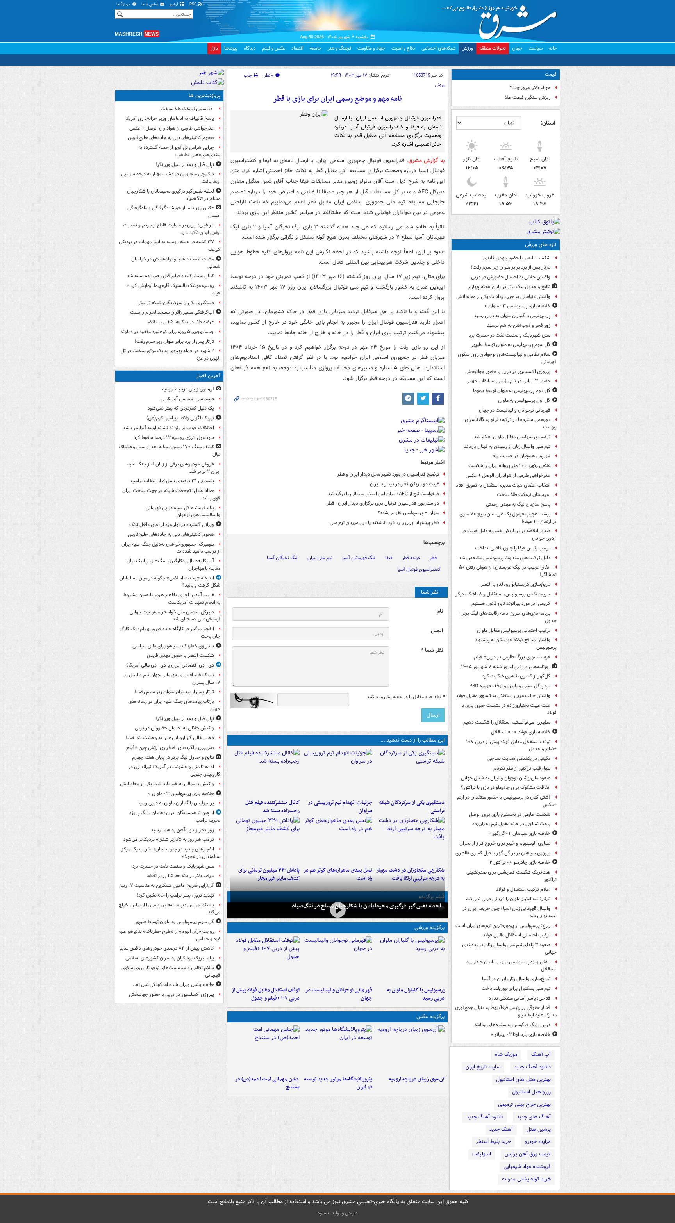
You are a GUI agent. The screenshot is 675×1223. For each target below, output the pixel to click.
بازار (214, 48)
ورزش (467, 48)
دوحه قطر (411, 558)
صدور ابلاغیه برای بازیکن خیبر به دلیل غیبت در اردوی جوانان (509, 534)
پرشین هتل (539, 1129)
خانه (553, 48)
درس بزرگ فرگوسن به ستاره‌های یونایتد (512, 1025)
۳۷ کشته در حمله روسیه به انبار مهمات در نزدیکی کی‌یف (169, 245)
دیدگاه (250, 48)
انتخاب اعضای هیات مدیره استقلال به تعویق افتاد (502, 485)
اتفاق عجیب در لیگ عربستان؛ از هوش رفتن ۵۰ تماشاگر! (508, 570)
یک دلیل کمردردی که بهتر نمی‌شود (181, 408)
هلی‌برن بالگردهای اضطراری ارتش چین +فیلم (170, 747)
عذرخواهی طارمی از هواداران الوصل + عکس (508, 475)
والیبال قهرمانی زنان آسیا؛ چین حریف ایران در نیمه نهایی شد (509, 912)
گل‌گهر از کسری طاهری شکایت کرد (516, 676)
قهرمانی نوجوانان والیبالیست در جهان (514, 410)
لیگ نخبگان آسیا (282, 558)
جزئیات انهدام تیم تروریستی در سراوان (340, 806)
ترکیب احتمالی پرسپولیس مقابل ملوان (513, 630)
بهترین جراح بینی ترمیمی (524, 1104)
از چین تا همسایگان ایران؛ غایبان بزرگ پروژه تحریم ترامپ (174, 816)
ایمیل (437, 631)
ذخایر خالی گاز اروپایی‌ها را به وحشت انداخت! (170, 738)
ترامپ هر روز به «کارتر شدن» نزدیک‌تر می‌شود (168, 839)
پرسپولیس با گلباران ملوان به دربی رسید (512, 315)
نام (440, 611)
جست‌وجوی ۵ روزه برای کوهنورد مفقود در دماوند (167, 331)
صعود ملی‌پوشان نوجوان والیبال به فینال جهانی (505, 778)
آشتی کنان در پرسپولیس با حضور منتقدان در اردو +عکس (507, 800)
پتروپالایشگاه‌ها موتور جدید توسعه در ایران (338, 1083)
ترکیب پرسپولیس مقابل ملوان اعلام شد (512, 436)
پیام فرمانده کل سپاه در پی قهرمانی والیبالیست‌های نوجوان (183, 511)
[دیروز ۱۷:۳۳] (410, 772)
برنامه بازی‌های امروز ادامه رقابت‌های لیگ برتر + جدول (507, 617)
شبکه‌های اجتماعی (438, 48)
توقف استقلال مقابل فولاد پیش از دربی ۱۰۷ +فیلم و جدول (511, 745)
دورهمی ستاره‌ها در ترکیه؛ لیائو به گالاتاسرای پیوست (511, 423)
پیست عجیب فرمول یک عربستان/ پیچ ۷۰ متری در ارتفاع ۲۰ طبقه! (508, 517)
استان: (548, 123)
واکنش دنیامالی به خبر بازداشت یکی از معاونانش (503, 296)
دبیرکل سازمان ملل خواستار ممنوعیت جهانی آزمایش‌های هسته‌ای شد (175, 615)
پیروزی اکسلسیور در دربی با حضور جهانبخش (507, 371)
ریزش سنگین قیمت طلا (527, 97)
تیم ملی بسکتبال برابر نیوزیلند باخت (516, 988)
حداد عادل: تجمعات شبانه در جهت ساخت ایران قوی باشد (171, 494)
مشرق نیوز (501, 19)
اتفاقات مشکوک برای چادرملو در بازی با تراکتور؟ (505, 787)
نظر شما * (432, 650)
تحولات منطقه (492, 48)
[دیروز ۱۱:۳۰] (265, 840)
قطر (433, 558)
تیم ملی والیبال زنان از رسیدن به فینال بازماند (507, 446)
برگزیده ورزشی (429, 927)
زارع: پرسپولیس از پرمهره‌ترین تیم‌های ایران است (502, 925)
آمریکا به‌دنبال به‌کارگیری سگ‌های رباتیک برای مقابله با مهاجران (173, 564)
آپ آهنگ (541, 1054)
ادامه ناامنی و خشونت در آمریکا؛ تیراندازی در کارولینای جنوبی (174, 770)
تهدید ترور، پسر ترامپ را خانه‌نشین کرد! (175, 895)
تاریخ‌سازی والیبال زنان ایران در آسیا (516, 978)
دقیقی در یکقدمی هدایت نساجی (519, 758)
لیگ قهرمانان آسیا (358, 558)
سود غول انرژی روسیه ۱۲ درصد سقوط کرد (174, 437)
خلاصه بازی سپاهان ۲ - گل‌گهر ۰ (519, 833)
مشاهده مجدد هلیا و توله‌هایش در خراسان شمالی (175, 262)
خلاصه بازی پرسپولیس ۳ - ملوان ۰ (517, 306)
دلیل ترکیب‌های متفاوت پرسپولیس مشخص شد (504, 558)
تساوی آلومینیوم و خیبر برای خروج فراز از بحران (504, 843)
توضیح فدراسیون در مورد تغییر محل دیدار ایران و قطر (388, 474)
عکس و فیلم (273, 48)
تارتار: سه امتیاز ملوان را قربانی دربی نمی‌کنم (508, 898)
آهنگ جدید (501, 1129)
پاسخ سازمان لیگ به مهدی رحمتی (518, 504)
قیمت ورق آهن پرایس (528, 1154)
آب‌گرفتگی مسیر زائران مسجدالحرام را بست (172, 312)
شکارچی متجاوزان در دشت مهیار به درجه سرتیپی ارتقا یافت (170, 177)
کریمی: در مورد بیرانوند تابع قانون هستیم (510, 603)
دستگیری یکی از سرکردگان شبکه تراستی (412, 806)
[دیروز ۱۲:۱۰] (337, 840)
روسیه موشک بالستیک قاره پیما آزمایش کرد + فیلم (173, 289)
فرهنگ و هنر (339, 48)
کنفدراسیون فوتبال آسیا (419, 569)
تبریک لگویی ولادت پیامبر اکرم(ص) (180, 418)
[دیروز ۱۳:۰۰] (265, 1048)
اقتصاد (297, 48)
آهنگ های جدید (534, 1117)
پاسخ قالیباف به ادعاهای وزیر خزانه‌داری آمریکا (169, 118)
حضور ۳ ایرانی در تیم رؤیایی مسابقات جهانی (508, 381)
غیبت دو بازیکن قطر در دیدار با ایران (404, 484)
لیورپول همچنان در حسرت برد (521, 456)
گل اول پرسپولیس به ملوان (524, 400)
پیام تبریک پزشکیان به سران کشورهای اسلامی (169, 958)
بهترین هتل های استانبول (523, 1079)
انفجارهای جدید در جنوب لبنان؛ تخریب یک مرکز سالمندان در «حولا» (170, 852)
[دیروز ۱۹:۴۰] (337, 959)
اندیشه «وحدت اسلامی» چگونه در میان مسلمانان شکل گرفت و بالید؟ (170, 581)
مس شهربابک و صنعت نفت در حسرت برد (509, 335)
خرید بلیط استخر (493, 1141)
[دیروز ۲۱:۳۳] (410, 959)
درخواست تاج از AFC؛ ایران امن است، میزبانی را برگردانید (383, 493)
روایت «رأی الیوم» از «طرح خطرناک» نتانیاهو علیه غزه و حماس (169, 935)
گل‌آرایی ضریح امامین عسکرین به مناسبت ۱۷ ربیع (166, 885)
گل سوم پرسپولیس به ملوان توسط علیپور (510, 344)
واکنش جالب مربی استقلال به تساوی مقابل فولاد (503, 695)
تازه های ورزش (541, 245)
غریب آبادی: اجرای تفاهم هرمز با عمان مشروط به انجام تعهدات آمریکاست (171, 598)
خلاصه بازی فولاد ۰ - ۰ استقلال (520, 732)
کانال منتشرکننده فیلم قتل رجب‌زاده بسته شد (272, 806)
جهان (517, 48)
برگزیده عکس (430, 1017)
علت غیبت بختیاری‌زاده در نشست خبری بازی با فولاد (509, 709)
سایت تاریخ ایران (483, 1067)
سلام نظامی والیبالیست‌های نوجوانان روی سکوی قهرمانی (507, 358)
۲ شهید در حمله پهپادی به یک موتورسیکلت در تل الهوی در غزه (170, 354)
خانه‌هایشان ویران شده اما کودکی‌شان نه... (172, 984)
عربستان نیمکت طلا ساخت (523, 494)
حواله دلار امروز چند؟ (530, 87)
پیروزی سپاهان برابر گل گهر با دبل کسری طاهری (502, 853)
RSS (193, 4)
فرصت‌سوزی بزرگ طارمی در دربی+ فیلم (512, 657)
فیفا (388, 558)
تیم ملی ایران (319, 558)
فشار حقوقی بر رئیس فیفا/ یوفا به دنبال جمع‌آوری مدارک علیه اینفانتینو (506, 1011)
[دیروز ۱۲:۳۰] (265, 772)
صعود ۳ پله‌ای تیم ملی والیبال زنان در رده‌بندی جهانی (509, 948)
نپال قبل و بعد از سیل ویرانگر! (184, 164)
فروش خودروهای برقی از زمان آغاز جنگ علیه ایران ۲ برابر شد (173, 467)
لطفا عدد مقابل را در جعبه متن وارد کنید (406, 697)
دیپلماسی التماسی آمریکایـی (187, 399)
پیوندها (231, 48)
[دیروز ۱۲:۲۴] (410, 840)
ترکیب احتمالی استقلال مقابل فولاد (516, 935)
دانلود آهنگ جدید (532, 1067)
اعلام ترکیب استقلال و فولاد (523, 889)
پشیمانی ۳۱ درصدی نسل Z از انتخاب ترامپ (172, 481)
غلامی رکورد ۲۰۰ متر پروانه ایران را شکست (509, 465)
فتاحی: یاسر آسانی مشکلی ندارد (519, 998)
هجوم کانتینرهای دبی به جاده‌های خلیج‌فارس (171, 137)
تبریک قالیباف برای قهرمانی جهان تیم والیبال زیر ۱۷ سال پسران (171, 678)
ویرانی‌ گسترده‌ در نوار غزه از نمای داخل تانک (171, 524)
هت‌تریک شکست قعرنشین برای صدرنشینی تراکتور (511, 875)
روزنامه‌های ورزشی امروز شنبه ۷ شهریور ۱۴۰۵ (505, 666)
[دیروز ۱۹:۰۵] (337, 1048)
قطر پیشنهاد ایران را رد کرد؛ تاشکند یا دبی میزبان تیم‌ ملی (384, 522)
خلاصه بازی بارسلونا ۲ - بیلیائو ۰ (520, 1034)
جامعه (315, 48)
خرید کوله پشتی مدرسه (526, 1179)
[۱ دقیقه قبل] (410, 1048)
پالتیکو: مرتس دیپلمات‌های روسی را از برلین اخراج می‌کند (169, 908)
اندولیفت (481, 1154)
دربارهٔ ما (123, 4)
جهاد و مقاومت (371, 48)
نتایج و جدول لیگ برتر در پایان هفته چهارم (509, 287)
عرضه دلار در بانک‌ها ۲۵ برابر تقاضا (180, 322)
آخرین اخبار (208, 376)
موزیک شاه (506, 1054)
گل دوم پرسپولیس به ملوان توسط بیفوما (511, 390)
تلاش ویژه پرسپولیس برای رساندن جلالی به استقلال (511, 965)
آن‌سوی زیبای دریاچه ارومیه (417, 1079)
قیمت (551, 74)
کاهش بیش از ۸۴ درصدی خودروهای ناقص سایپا (166, 948)
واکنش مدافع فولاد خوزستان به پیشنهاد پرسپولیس (516, 643)
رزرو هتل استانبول (531, 1092)
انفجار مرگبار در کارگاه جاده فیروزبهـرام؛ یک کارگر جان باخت (170, 632)
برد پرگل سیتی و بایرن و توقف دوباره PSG (509, 686)
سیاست (536, 48)
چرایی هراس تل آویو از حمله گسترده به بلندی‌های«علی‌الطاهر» (179, 151)
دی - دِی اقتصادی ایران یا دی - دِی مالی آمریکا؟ (170, 665)
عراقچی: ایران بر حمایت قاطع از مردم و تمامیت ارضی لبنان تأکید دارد (171, 228)
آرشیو (174, 4)
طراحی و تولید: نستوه (337, 1213)
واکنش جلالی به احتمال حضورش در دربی (510, 277)
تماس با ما (150, 4)
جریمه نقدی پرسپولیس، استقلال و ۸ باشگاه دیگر (502, 594)
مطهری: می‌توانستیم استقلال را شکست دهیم (506, 722)
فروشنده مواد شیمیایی (527, 1166)
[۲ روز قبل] (265, 959)
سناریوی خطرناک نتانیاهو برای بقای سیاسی (173, 646)
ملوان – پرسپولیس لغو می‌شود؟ (408, 513)
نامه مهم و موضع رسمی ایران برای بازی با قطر (337, 99)
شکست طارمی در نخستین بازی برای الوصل (509, 814)
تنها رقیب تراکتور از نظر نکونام (521, 768)
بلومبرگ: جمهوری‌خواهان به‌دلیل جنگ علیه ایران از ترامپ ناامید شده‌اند (170, 547)
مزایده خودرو (538, 1141)
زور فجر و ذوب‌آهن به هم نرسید (518, 325)
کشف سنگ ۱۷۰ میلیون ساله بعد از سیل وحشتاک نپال (169, 450)
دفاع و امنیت (403, 48)
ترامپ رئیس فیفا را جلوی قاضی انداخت (512, 548)
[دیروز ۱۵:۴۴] (337, 772)
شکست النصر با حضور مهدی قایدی (516, 258)
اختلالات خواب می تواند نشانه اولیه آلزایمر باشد (168, 427)
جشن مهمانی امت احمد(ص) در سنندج (267, 1083)
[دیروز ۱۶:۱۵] (337, 910)
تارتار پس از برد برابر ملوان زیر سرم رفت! (510, 267)
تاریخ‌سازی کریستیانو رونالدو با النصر (515, 584)
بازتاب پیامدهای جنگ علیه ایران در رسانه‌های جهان (174, 705)
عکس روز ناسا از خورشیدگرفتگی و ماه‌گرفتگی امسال (173, 211)
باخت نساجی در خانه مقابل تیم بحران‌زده (511, 823)
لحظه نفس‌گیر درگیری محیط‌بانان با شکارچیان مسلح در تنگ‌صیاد (366, 906)
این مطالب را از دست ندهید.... (412, 740)
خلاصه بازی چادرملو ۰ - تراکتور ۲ (519, 862)
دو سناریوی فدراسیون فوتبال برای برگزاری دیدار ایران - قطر (383, 503)
